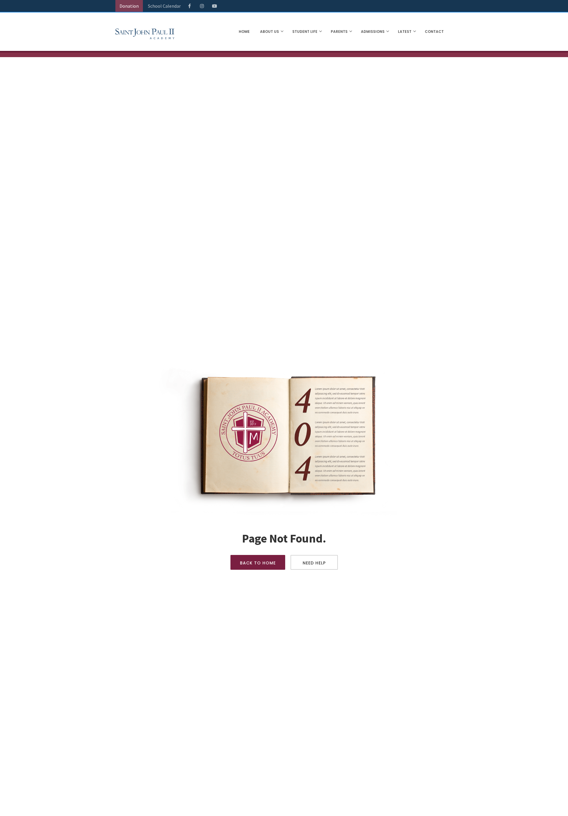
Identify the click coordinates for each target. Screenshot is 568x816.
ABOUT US (269, 31)
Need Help (314, 563)
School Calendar (164, 6)
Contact (434, 31)
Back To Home (258, 563)
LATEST (405, 31)
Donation (129, 6)
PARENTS (339, 31)
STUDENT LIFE (304, 31)
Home (244, 31)
